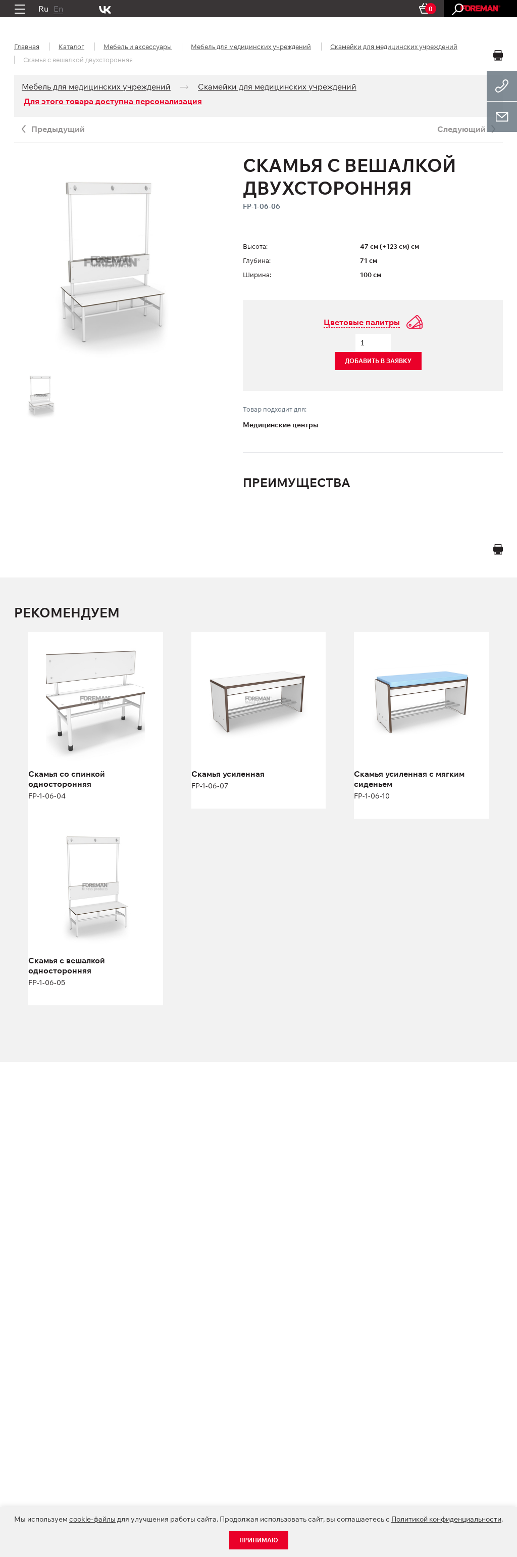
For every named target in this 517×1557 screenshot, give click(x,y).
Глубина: (257, 260)
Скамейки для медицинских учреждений (393, 46)
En (58, 9)
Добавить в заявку (378, 361)
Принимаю (258, 1540)
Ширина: (257, 275)
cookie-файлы (92, 1519)
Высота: (255, 246)
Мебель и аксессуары (138, 46)
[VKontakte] (105, 8)
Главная (26, 46)
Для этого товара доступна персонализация (113, 101)
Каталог (71, 46)
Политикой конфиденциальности (446, 1519)
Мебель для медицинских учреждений (251, 46)
